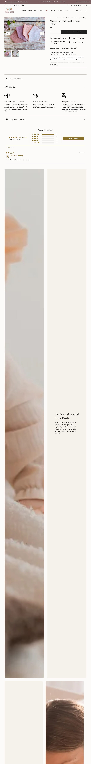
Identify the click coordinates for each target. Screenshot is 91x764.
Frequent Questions (16, 79)
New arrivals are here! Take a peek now (74, 1)
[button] (30, 11)
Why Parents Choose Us (17, 119)
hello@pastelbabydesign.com (70, 109)
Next (42, 33)
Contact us (15, 5)
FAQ (22, 5)
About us (7, 5)
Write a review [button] (73, 138)
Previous (8, 33)
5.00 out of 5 (22, 137)
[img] (10, 153)
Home (51, 18)
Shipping (12, 87)
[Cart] (85, 10)
